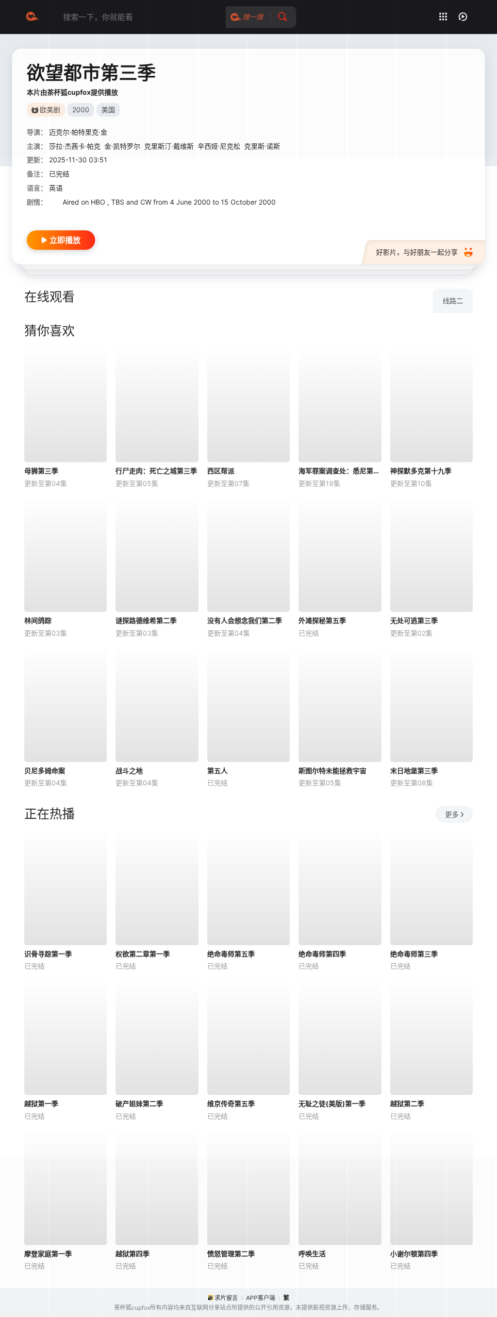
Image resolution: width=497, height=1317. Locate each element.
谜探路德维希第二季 (146, 620)
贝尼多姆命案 (44, 770)
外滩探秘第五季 (322, 620)
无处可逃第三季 (414, 620)
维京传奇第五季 (231, 1103)
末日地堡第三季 (414, 770)
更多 (452, 814)
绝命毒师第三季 (414, 954)
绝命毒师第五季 (231, 954)
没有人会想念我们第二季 (244, 620)
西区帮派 (220, 471)
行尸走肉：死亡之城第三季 (156, 471)
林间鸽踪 (37, 620)
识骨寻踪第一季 (48, 954)
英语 (56, 188)
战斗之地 (129, 770)
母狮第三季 (41, 471)
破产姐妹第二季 (139, 1103)
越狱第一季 (41, 1103)
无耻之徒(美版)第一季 (331, 1103)
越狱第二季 (407, 1103)
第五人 (217, 770)
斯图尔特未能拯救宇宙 (332, 770)
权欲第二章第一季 (143, 954)
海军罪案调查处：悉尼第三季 (339, 471)
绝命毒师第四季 (322, 954)
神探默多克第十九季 (420, 471)
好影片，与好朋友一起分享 (417, 252)
